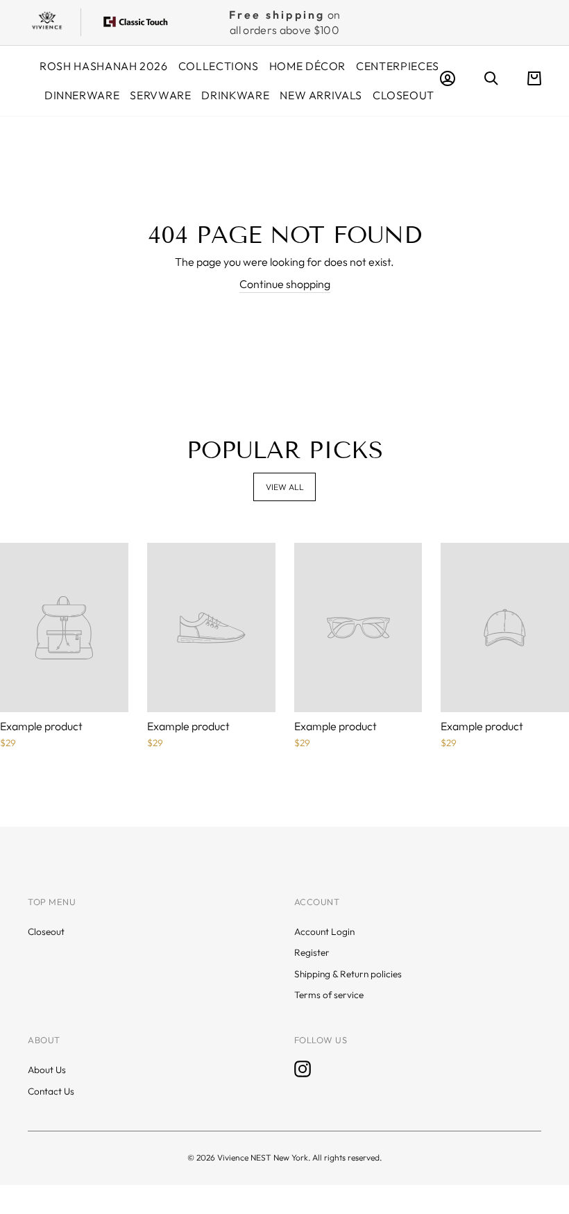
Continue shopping (284, 284)
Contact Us (51, 1091)
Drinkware (235, 95)
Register (312, 952)
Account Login (324, 931)
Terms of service (329, 994)
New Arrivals (321, 95)
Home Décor (307, 66)
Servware (160, 95)
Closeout (403, 95)
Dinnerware (81, 95)
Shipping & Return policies (348, 974)
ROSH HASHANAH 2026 (104, 66)
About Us (47, 1069)
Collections (218, 66)
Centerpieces (397, 66)
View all (285, 487)
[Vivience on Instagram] (302, 1069)
